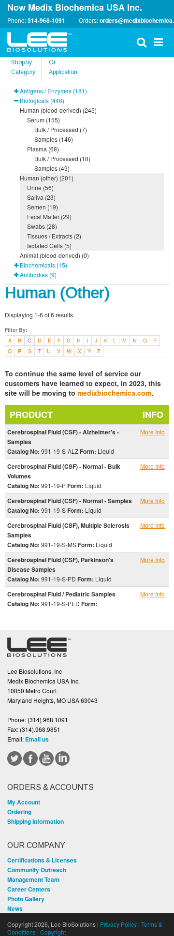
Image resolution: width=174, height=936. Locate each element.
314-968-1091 (46, 20)
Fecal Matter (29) (49, 216)
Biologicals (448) (42, 100)
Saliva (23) (41, 197)
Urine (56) (40, 187)
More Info (152, 432)
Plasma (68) (43, 149)
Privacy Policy (118, 924)
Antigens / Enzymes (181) (53, 91)
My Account (23, 802)
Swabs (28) (42, 226)
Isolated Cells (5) (49, 245)
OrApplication (63, 67)
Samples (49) (52, 168)
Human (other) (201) (46, 178)
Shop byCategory (23, 67)
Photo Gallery (25, 898)
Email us (37, 739)
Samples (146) (53, 139)
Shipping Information (35, 821)
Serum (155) (43, 120)
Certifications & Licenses (42, 860)
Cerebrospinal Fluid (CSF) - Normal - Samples (69, 500)
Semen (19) (42, 207)
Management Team (33, 879)
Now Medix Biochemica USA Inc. (74, 7)
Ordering (19, 811)
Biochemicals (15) (43, 265)
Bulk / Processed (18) (62, 158)
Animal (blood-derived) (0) (54, 255)
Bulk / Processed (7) (60, 129)
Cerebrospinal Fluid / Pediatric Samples (61, 594)
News (15, 908)
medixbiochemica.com (114, 393)
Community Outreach (36, 869)
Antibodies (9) (38, 274)
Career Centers (28, 889)
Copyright (53, 932)
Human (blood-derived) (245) (58, 110)
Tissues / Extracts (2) (54, 236)
